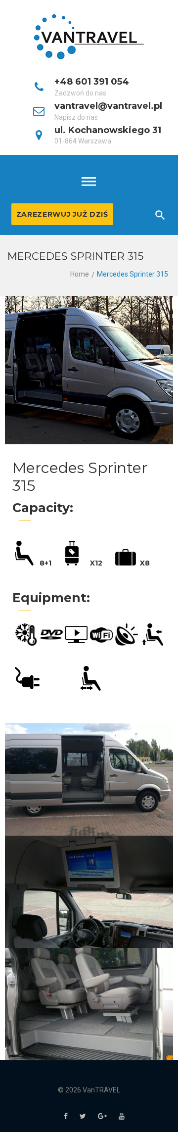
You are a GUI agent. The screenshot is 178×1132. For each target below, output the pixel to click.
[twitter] (83, 1116)
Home (79, 274)
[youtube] (122, 1116)
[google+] (102, 1116)
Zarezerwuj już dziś (62, 214)
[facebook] (66, 1116)
